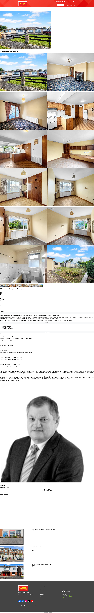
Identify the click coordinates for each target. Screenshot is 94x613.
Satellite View (6, 494)
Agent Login (41, 605)
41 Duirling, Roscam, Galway (37, 546)
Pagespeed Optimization (45, 612)
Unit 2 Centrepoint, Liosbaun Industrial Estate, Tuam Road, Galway (43, 529)
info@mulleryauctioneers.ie (5, 487)
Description (48, 312)
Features (47, 322)
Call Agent (48, 489)
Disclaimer (42, 592)
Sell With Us (61, 5)
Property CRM (35, 605)
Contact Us (42, 596)
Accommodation (47, 332)
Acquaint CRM (27, 605)
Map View (1, 491)
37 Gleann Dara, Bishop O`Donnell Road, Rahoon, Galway (41, 564)
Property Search (69, 5)
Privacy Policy (42, 594)
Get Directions (6, 491)
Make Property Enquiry (48, 490)
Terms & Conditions (43, 589)
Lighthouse (50, 612)
